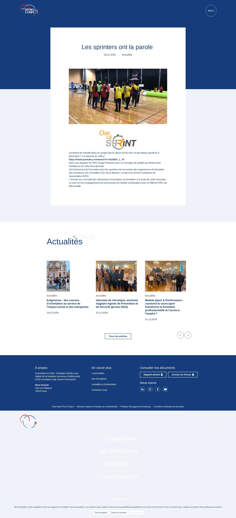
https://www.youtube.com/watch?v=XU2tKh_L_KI (96, 159)
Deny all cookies (118, 512)
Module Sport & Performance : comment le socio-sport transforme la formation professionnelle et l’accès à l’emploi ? (115, 307)
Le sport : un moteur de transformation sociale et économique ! (161, 303)
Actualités (52, 295)
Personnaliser (136, 512)
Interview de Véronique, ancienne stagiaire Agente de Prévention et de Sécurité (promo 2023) (68, 303)
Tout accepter (100, 512)
